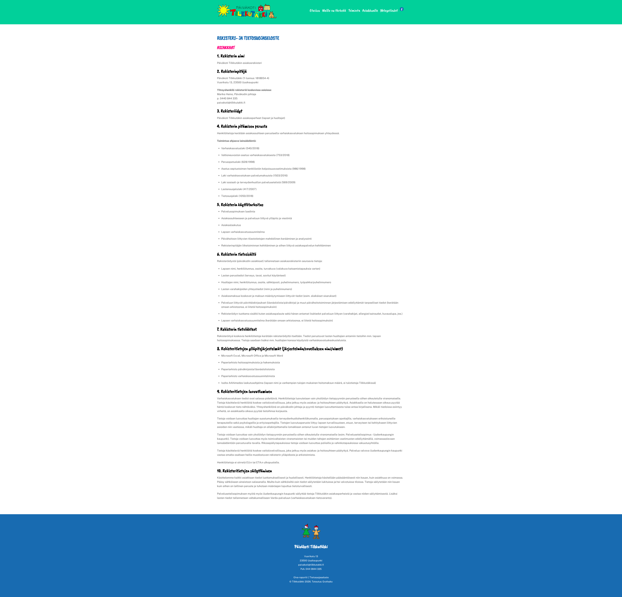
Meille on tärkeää (334, 10)
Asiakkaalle (370, 10)
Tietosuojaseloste (319, 577)
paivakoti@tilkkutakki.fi (311, 564)
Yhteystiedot (389, 10)
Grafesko (328, 581)
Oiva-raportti (301, 577)
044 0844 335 (314, 569)
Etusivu (315, 10)
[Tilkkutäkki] (247, 18)
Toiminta (354, 10)
